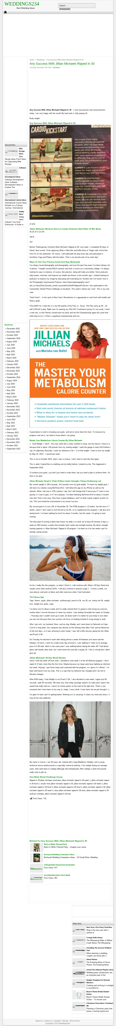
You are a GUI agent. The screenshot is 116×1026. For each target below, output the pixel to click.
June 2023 (11, 419)
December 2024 (13, 368)
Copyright (57, 1021)
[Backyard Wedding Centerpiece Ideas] (37, 861)
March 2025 (11, 358)
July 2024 (11, 384)
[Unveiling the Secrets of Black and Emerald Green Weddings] (79, 950)
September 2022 (13, 449)
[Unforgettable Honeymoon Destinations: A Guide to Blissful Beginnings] (36, 869)
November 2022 (13, 442)
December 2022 (13, 439)
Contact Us (48, 1021)
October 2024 (12, 374)
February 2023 (13, 432)
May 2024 (11, 390)
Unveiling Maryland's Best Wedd (57, 875)
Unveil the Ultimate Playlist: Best (99, 970)
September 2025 (13, 338)
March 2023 (11, 429)
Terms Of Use (74, 1021)
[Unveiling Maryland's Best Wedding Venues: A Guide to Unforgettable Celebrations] (36, 879)
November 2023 (13, 410)
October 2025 (12, 335)
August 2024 (12, 381)
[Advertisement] (56, 34)
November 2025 (13, 332)
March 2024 (11, 397)
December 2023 (13, 406)
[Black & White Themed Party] (36, 851)
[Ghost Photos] (79, 961)
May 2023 (11, 423)
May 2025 (11, 351)
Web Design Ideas (22, 151)
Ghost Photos (91, 959)
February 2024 (13, 400)
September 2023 (13, 416)
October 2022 (12, 445)
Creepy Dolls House (94, 938)
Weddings (41, 60)
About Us (39, 1021)
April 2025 (11, 355)
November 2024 (13, 371)
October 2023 (12, 413)
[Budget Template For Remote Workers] (79, 982)
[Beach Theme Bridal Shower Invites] (79, 998)
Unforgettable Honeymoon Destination (59, 865)
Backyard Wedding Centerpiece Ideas (59, 855)
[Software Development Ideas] (11, 172)
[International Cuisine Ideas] (11, 193)
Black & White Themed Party (55, 844)
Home (32, 60)
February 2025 (13, 361)
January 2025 (12, 364)
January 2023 (12, 436)
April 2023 (11, 426)
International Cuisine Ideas (15, 200)
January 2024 (12, 403)
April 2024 (11, 393)
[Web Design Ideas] (11, 151)
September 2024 (13, 377)
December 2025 (13, 329)
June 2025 (11, 348)
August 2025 (12, 342)
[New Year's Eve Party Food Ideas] (79, 929)
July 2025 (11, 345)
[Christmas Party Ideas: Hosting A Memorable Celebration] (79, 1005)
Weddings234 (21, 4)
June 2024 (11, 387)
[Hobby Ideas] (11, 214)
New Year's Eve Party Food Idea (99, 927)
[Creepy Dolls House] (79, 940)
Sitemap (65, 1021)
